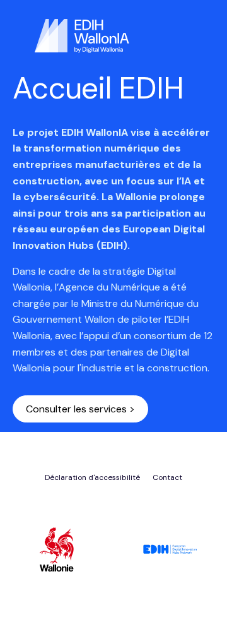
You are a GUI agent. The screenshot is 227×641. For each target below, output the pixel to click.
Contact (167, 477)
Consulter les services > (80, 409)
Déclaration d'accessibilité (92, 477)
